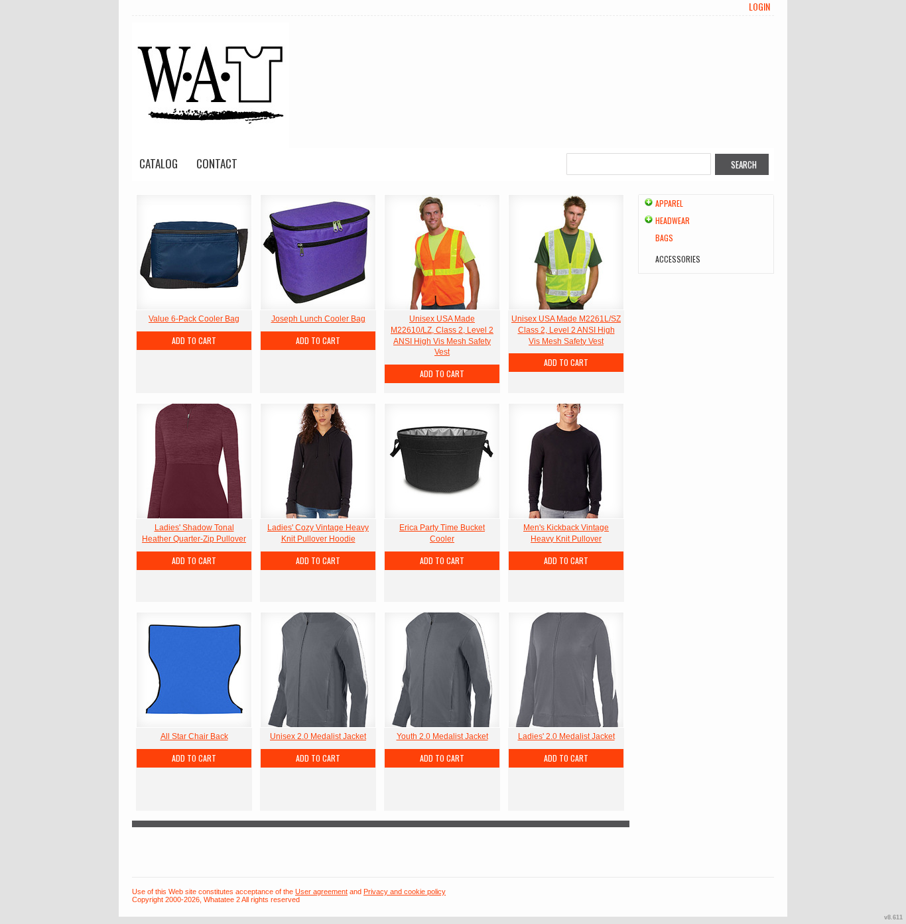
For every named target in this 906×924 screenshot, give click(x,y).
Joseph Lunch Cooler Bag (318, 318)
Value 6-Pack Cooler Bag (194, 318)
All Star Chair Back (194, 736)
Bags (664, 237)
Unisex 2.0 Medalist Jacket (318, 736)
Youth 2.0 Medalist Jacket (442, 736)
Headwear (672, 220)
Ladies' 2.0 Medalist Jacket (566, 736)
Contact (216, 163)
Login (759, 6)
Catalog (158, 163)
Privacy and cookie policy (404, 891)
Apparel (669, 203)
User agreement (321, 891)
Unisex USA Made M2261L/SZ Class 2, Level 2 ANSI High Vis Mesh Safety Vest (566, 330)
